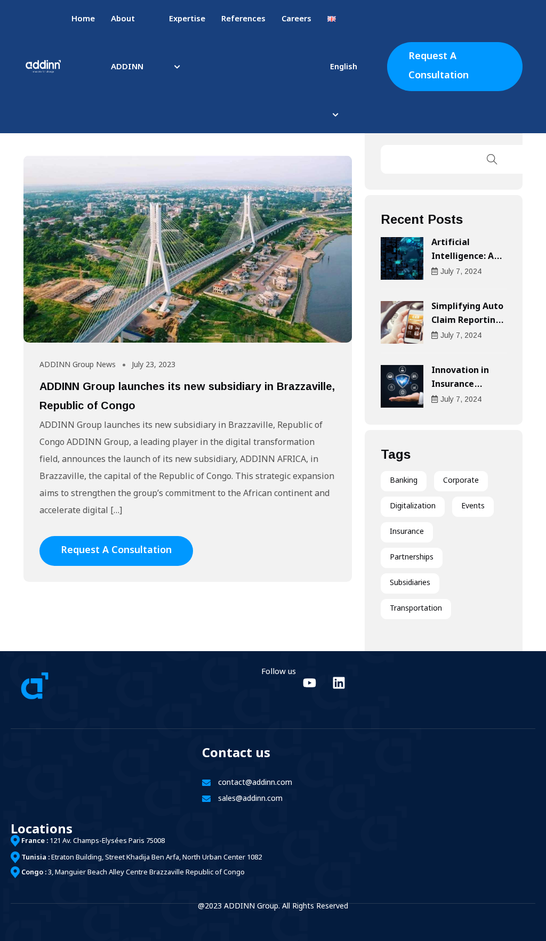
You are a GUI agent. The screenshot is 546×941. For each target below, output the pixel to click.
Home (83, 19)
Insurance (407, 532)
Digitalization (413, 506)
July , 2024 (460, 271)
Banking (403, 481)
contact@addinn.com (255, 783)
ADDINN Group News (77, 365)
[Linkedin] (338, 682)
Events (473, 506)
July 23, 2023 (153, 365)
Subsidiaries (410, 583)
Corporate (461, 481)
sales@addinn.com (250, 799)
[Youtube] (309, 682)
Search (492, 159)
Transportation (416, 609)
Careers (296, 19)
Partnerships (411, 558)
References (243, 19)
